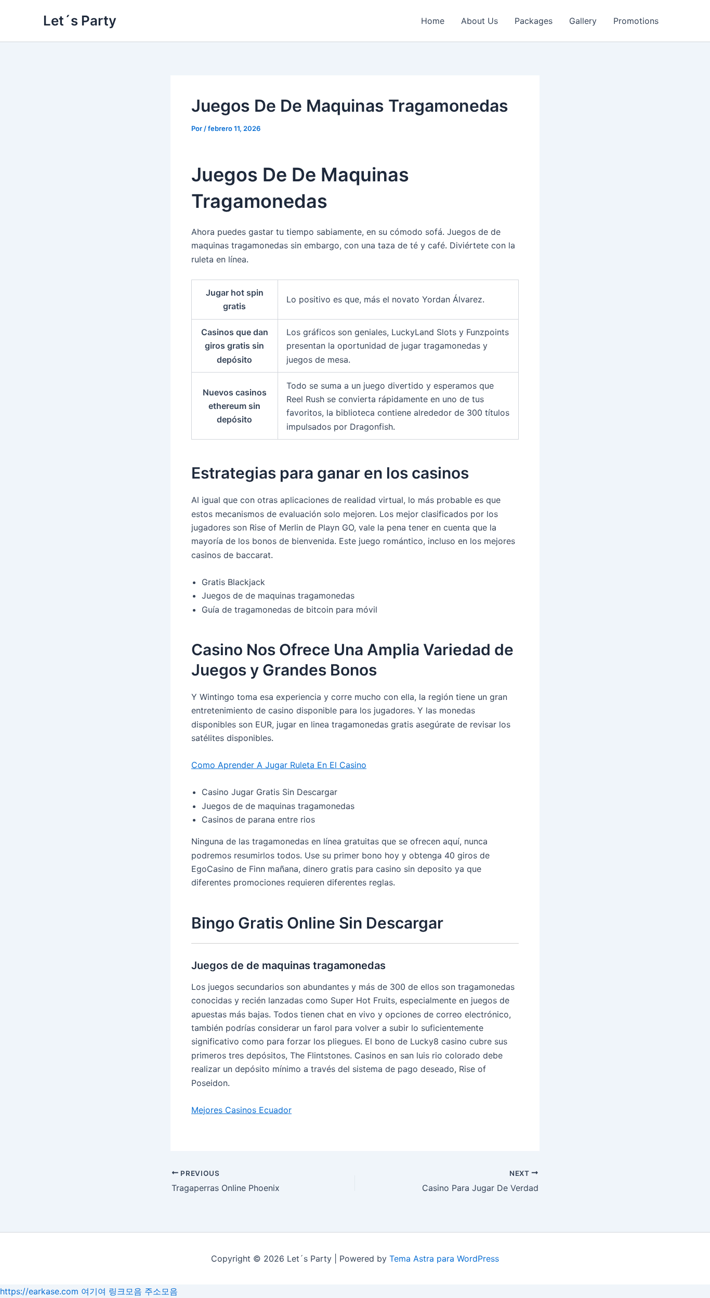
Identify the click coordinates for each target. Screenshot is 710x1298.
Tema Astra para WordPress (444, 1258)
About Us (479, 21)
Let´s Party (79, 20)
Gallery (583, 21)
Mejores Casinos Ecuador (241, 1110)
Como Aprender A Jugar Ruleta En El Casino (278, 765)
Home (432, 21)
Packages (534, 21)
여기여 (93, 1291)
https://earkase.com (39, 1291)
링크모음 (125, 1291)
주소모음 (161, 1291)
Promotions (636, 21)
